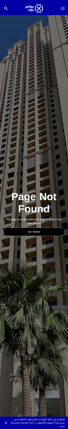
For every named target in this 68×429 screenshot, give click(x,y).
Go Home (34, 231)
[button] (61, 8)
